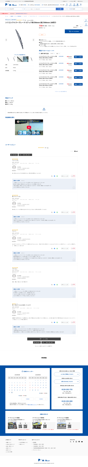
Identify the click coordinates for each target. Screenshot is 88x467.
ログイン (67, 5)
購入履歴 (74, 5)
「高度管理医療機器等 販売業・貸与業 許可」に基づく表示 (44, 448)
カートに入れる (75, 31)
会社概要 (34, 442)
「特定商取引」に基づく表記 (38, 444)
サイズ (52, 53)
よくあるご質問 (72, 1)
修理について (22, 444)
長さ (57, 53)
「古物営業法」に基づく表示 (38, 446)
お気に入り (70, 5)
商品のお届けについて (32, 404)
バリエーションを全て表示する (61, 91)
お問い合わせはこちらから (67, 381)
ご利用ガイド (64, 1)
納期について (8, 442)
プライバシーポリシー (37, 450)
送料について (8, 450)
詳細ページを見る (78, 56)
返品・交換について (10, 446)
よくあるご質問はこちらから (67, 374)
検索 (60, 9)
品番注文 (77, 5)
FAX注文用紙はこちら (24, 442)
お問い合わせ (80, 1)
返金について (8, 448)
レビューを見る (30, 20)
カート (81, 5)
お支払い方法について (10, 444)
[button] (6, 40)
